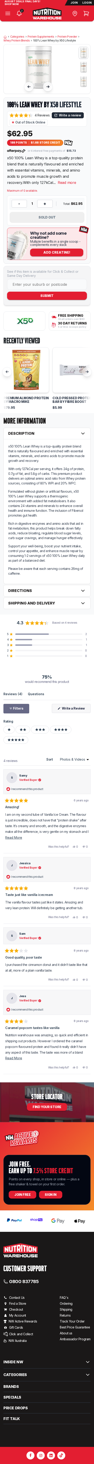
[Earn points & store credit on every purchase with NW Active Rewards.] (68, 143)
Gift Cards (16, 1327)
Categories (17, 36)
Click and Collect (21, 1334)
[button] (30, 115)
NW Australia (17, 1341)
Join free (22, 1194)
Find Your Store (47, 1107)
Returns (65, 1315)
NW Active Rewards (23, 1321)
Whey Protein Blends (16, 40)
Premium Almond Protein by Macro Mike (26, 400)
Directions (20, 590)
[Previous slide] (29, 86)
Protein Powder (67, 36)
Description (21, 433)
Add (56, 252)
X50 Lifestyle (65, 104)
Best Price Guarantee (75, 1327)
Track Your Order (72, 1321)
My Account (17, 1315)
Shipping (66, 1309)
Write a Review (76, 709)
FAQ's (64, 1297)
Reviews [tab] (12, 694)
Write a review (70, 115)
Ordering (66, 1303)
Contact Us (17, 1297)
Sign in (50, 1194)
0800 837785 (24, 1281)
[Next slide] (48, 86)
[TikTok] (61, 1455)
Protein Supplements (41, 36)
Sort (50, 759)
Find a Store (17, 1303)
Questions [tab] (36, 694)
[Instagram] (41, 1455)
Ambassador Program (75, 1339)
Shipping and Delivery (31, 603)
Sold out (47, 217)
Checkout (16, 1309)
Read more (67, 182)
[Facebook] (30, 1455)
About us (66, 1333)
